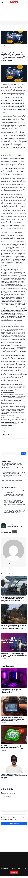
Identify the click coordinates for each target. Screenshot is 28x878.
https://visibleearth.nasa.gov (7, 403)
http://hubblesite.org (14, 244)
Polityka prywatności (13, 867)
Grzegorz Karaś (7, 510)
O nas (26, 867)
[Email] (8, 47)
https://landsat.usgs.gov (17, 270)
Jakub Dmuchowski (8, 494)
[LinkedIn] (6, 47)
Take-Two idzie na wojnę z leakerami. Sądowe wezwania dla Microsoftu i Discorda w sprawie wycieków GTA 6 (12, 464)
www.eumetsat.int (21, 347)
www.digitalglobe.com (12, 260)
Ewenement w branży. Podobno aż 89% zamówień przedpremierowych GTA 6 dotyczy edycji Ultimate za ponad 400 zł (14, 511)
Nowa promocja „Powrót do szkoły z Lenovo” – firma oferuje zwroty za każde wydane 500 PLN (13, 473)
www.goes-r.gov (15, 339)
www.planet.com (20, 358)
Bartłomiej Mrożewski (9, 564)
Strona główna (6, 23)
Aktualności (14, 23)
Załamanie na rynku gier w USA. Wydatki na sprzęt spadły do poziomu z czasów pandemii (13, 476)
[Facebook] (2, 47)
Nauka (5, 431)
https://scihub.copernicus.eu (7, 392)
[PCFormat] (14, 872)
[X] (4, 47)
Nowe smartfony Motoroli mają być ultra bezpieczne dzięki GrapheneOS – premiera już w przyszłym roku (14, 491)
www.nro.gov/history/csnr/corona (9, 216)
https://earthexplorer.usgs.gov (8, 415)
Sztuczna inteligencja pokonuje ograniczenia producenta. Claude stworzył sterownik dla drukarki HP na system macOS (14, 496)
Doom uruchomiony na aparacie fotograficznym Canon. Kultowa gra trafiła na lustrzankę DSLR (12, 479)
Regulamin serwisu (20, 867)
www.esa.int (19, 174)
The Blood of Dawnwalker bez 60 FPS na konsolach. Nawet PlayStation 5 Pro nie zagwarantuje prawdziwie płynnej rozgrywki (13, 469)
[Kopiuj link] (10, 47)
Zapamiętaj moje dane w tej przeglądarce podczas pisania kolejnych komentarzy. (13, 818)
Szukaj (23, 453)
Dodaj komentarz (14, 823)
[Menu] (2, 2)
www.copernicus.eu (5, 132)
